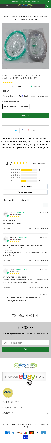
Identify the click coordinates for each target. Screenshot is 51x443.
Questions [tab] (22, 200)
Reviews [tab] (7, 200)
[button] (42, 228)
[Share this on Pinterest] (28, 130)
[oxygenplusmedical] (25, 6)
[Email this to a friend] (34, 130)
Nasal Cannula (10, 106)
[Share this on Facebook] (22, 130)
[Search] (42, 6)
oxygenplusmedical (14, 424)
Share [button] (8, 228)
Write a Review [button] (26, 186)
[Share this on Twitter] (15, 130)
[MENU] (1, 6)
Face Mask (24, 106)
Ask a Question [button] (26, 192)
